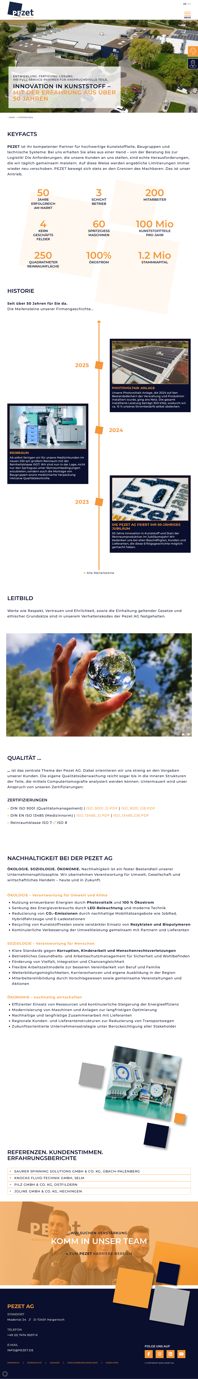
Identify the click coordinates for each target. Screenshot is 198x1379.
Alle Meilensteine (99, 573)
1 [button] (183, 734)
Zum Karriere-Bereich (99, 1254)
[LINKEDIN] (170, 1354)
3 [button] (189, 734)
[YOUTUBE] (181, 1354)
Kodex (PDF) (112, 1363)
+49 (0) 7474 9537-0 (22, 1335)
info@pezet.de (20, 1350)
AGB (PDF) (54, 1363)
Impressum (13, 1363)
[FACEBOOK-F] (149, 1354)
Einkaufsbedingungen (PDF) (83, 1363)
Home (12, 117)
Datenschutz (34, 1363)
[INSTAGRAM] (160, 1354)
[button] (5, 1374)
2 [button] (186, 734)
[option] (99, 66)
